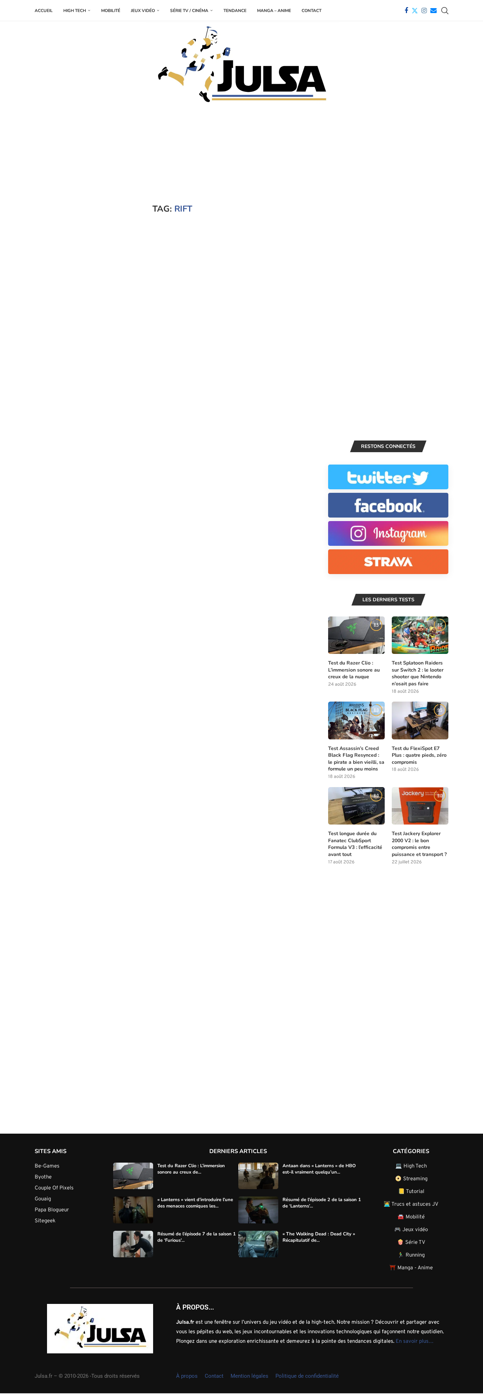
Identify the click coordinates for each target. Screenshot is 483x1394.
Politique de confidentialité (307, 1376)
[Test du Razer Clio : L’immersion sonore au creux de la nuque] (356, 635)
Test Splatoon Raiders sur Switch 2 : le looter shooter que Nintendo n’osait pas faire (417, 673)
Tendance (234, 10)
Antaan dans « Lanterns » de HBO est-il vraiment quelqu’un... (319, 1169)
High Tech (74, 10)
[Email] (433, 10)
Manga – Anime (274, 10)
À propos (187, 1376)
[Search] (444, 10)
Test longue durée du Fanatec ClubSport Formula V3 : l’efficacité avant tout (355, 844)
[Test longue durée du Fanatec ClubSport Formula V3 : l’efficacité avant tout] (356, 806)
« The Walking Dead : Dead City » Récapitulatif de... (319, 1237)
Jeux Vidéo (143, 10)
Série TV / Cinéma (189, 10)
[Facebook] (406, 10)
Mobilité (110, 10)
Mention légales (249, 1376)
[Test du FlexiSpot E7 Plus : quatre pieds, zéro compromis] (420, 720)
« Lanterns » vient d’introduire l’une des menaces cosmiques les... (195, 1203)
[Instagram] (424, 10)
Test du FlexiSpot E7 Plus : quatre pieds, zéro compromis (419, 755)
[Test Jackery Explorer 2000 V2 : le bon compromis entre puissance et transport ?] (420, 806)
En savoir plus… (414, 1341)
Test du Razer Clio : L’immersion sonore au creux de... (191, 1169)
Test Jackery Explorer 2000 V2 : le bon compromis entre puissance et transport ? (419, 844)
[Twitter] (415, 10)
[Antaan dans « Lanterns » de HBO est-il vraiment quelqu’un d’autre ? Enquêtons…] (258, 1176)
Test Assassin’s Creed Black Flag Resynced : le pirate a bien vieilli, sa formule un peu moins (356, 759)
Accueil (44, 10)
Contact (311, 10)
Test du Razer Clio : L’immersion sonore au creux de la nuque (354, 670)
